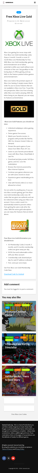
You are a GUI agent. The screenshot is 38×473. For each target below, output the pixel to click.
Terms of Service (7, 449)
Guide (16, 337)
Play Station (26, 305)
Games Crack (9, 305)
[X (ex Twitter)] (9, 458)
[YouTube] (13, 458)
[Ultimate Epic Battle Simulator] (19, 348)
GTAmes (7, 327)
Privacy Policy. (20, 449)
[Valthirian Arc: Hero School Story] (19, 381)
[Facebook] (4, 458)
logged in (16, 289)
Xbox (19, 12)
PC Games (17, 305)
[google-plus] (18, 458)
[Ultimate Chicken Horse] (19, 316)
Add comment (26, 21)
